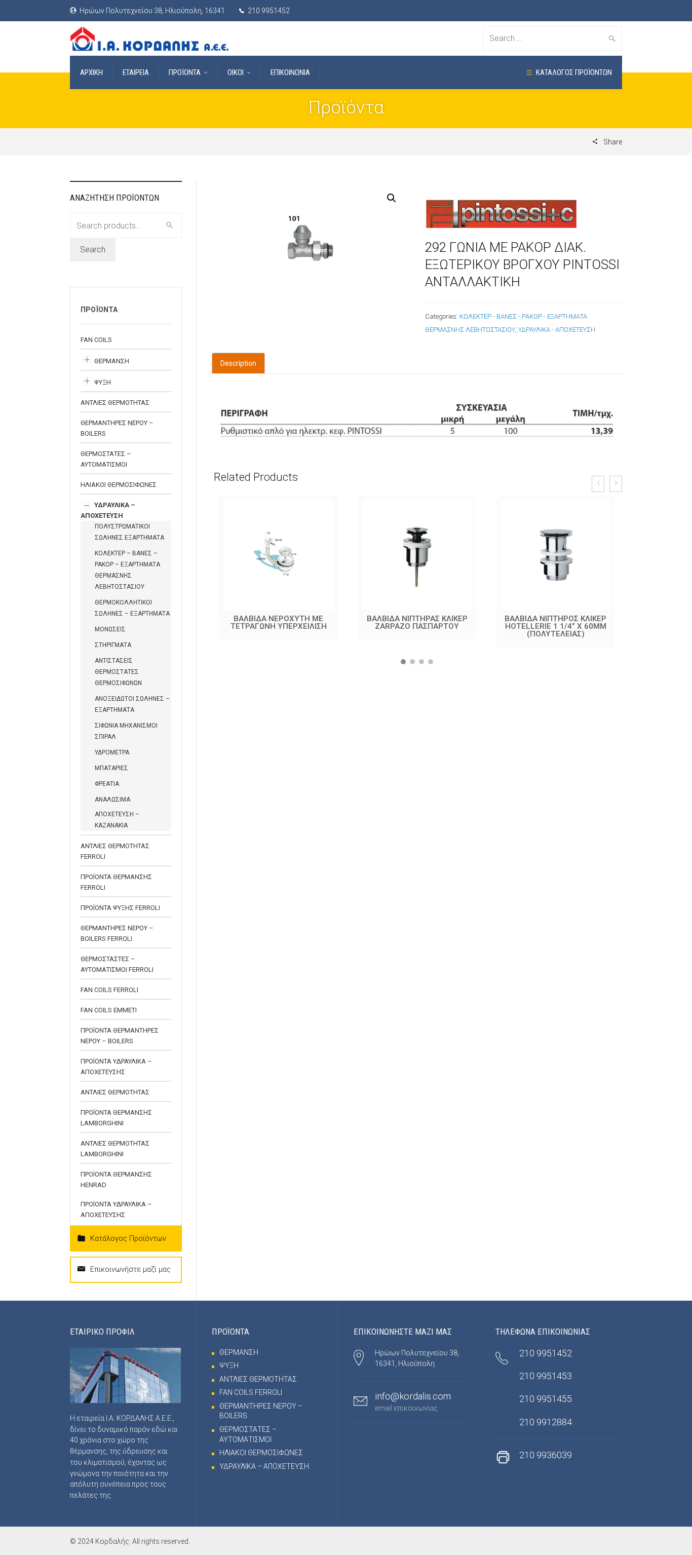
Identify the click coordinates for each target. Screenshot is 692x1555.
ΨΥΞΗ (102, 382)
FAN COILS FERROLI (109, 990)
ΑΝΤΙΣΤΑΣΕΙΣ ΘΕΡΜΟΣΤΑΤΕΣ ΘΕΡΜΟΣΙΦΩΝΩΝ (118, 672)
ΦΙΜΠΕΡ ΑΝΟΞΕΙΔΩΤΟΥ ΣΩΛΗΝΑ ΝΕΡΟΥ (555, 622)
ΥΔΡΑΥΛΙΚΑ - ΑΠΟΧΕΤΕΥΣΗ (556, 329)
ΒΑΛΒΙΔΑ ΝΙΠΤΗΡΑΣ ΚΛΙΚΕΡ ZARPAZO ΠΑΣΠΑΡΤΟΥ (278, 622)
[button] (403, 661)
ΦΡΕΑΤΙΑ (107, 783)
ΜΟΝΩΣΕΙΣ (110, 629)
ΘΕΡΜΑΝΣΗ (111, 361)
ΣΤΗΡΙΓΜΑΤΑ (113, 645)
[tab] (238, 363)
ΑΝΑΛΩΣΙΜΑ (112, 799)
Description (238, 363)
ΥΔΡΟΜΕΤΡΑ (112, 752)
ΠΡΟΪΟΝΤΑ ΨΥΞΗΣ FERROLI (120, 908)
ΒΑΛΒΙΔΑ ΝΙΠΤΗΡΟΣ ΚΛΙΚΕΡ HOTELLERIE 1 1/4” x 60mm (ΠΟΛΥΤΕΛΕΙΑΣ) (417, 626)
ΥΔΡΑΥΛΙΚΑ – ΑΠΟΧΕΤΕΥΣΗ (264, 1466)
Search (92, 249)
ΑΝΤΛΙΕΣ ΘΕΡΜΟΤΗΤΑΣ (115, 402)
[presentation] (598, 484)
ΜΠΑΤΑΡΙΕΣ (111, 768)
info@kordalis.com (413, 1396)
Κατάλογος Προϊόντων (128, 1238)
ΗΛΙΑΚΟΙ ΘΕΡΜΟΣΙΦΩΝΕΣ (119, 484)
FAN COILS (96, 340)
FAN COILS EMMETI (109, 1010)
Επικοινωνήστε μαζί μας (130, 1269)
